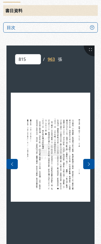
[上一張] (12, 164)
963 (51, 59)
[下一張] (89, 164)
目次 (11, 27)
